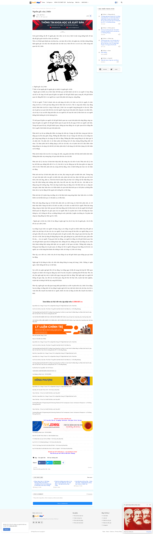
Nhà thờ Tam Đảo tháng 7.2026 (40, 335)
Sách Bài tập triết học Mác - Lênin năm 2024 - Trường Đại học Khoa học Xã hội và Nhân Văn (83, 483)
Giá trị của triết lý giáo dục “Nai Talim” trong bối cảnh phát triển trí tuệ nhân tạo (52, 345)
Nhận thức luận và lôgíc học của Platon (110, 60)
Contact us (112, 531)
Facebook (43, 462)
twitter (116, 69)
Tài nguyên (49, 2)
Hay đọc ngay (70, 2)
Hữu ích (77, 2)
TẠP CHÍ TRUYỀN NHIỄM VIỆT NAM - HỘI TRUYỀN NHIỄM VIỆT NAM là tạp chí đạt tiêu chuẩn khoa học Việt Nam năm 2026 (62, 317)
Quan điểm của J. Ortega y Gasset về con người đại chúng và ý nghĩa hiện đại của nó (52, 386)
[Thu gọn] (147, 505)
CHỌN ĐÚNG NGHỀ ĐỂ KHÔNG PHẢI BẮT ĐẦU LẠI (44, 370)
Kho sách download (78, 522)
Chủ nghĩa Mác (42, 457)
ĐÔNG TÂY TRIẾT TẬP (60, 2)
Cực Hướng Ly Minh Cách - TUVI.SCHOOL (42, 374)
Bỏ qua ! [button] (7, 529)
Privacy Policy (118, 531)
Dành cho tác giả (107, 520)
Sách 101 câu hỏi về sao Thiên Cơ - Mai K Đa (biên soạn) (45, 435)
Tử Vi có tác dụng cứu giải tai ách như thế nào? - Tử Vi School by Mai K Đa (50, 445)
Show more (89, 477)
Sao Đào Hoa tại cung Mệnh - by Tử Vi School (43, 367)
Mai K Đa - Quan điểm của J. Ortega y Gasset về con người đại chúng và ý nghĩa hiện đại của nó (54, 353)
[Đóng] (150, 505)
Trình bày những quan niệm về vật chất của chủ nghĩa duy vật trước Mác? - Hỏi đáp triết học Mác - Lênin (63, 483)
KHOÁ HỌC (84, 2)
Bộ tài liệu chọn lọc (78, 515)
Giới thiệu (105, 515)
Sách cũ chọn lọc (78, 518)
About (107, 531)
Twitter (50, 462)
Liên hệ (105, 518)
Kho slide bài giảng (78, 520)
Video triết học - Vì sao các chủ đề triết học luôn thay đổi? (46, 393)
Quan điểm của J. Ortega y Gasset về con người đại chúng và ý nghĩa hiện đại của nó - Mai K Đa (54, 305)
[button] (121, 2)
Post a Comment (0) (62, 503)
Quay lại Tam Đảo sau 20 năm (39, 338)
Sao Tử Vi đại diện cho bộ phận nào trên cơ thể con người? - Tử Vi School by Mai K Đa (52, 448)
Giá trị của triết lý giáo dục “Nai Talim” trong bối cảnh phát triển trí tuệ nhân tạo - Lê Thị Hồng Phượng (57, 308)
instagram (105, 525)
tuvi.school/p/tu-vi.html (71, 451)
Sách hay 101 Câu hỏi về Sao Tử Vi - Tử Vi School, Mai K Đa (46, 389)
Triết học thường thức (40, 8)
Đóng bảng (148, 531)
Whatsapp (58, 462)
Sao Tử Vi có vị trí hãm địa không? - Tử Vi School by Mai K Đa (47, 442)
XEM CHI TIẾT (13, 526)
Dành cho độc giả (107, 522)
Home (43, 2)
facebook (105, 69)
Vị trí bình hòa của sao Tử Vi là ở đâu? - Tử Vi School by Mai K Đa (48, 438)
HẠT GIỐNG (104, 52)
